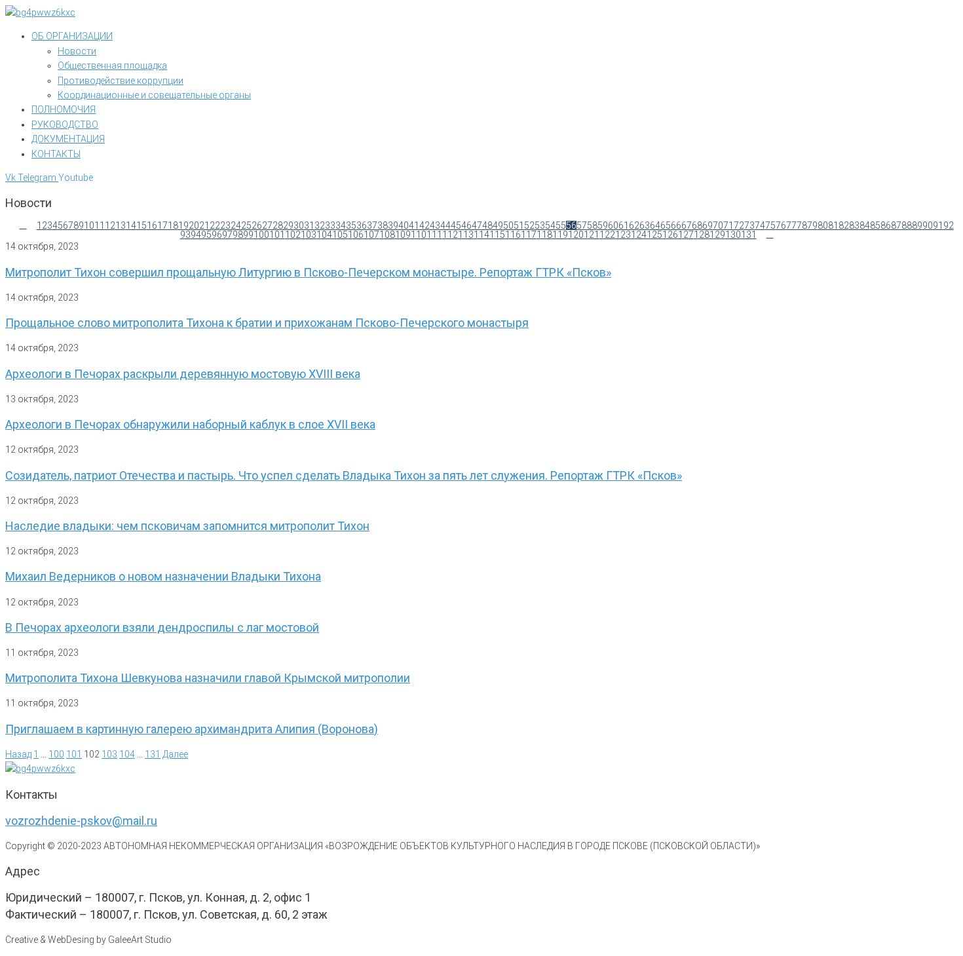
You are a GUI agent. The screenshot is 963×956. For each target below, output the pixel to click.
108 (387, 234)
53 (540, 225)
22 (215, 225)
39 (393, 225)
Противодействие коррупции (120, 80)
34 (340, 225)
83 (854, 225)
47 (477, 225)
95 (206, 234)
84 (864, 225)
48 (487, 225)
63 (644, 225)
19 (183, 225)
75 (770, 225)
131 (749, 234)
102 (293, 234)
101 (277, 234)
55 (561, 225)
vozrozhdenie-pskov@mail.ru (81, 821)
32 (319, 225)
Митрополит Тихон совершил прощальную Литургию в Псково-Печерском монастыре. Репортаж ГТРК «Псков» (308, 272)
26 (257, 225)
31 (309, 225)
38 (382, 225)
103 (308, 234)
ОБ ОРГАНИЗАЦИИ (72, 36)
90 (927, 225)
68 (697, 225)
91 (938, 225)
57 (581, 225)
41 (414, 225)
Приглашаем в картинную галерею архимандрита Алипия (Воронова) (191, 729)
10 (89, 225)
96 (217, 234)
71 (728, 225)
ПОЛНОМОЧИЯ (63, 109)
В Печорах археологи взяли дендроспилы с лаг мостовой (162, 627)
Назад (18, 754)
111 (434, 234)
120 (576, 234)
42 (424, 225)
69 (707, 225)
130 (733, 234)
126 (670, 234)
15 (141, 225)
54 (550, 225)
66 (676, 225)
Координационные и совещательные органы (154, 95)
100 (261, 234)
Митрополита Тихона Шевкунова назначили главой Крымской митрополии (207, 678)
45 (456, 225)
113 (466, 234)
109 (403, 234)
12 (110, 225)
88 (906, 225)
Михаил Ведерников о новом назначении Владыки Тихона (163, 576)
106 (356, 234)
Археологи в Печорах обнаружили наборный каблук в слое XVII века (190, 424)
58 (592, 225)
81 (833, 225)
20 (194, 225)
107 (371, 234)
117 (529, 234)
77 (791, 225)
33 (330, 225)
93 (185, 234)
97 (227, 234)
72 (739, 225)
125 (654, 234)
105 (340, 234)
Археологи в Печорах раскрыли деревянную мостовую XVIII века (182, 374)
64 (655, 225)
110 (418, 234)
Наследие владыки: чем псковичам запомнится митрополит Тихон (187, 526)
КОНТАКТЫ (56, 154)
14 (131, 225)
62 (634, 225)
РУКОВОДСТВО (64, 124)
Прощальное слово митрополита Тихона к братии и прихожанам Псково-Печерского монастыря (267, 323)
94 (196, 234)
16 (152, 225)
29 (288, 225)
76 (781, 225)
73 (749, 225)
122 (607, 234)
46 (466, 225)
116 (513, 234)
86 (885, 225)
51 (519, 225)
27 (267, 225)
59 (602, 225)
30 (298, 225)
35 (351, 225)
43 (435, 225)
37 (372, 225)
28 (278, 225)
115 (497, 234)
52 (529, 225)
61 (623, 225)
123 (623, 234)
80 (823, 225)
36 (361, 225)
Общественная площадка (112, 65)
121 (591, 234)
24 (236, 225)
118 (544, 234)
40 (403, 225)
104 (324, 234)
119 (560, 234)
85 (875, 225)
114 (481, 234)
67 (686, 225)
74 (760, 225)
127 (686, 234)
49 (498, 225)
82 (844, 225)
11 (99, 225)
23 (225, 225)
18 (173, 225)
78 (802, 225)
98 (238, 234)
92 (948, 225)
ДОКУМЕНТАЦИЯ (68, 139)
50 (508, 225)
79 (812, 225)
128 (701, 234)
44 (445, 225)
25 (246, 225)
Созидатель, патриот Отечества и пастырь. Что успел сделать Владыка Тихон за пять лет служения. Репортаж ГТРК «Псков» (343, 475)
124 (639, 234)
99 (248, 234)
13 (120, 225)
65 (665, 225)
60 (613, 225)
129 (717, 234)
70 (718, 225)
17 (162, 225)
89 (917, 225)
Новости (77, 51)
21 (204, 225)
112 (450, 234)
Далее (175, 754)
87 (896, 225)
